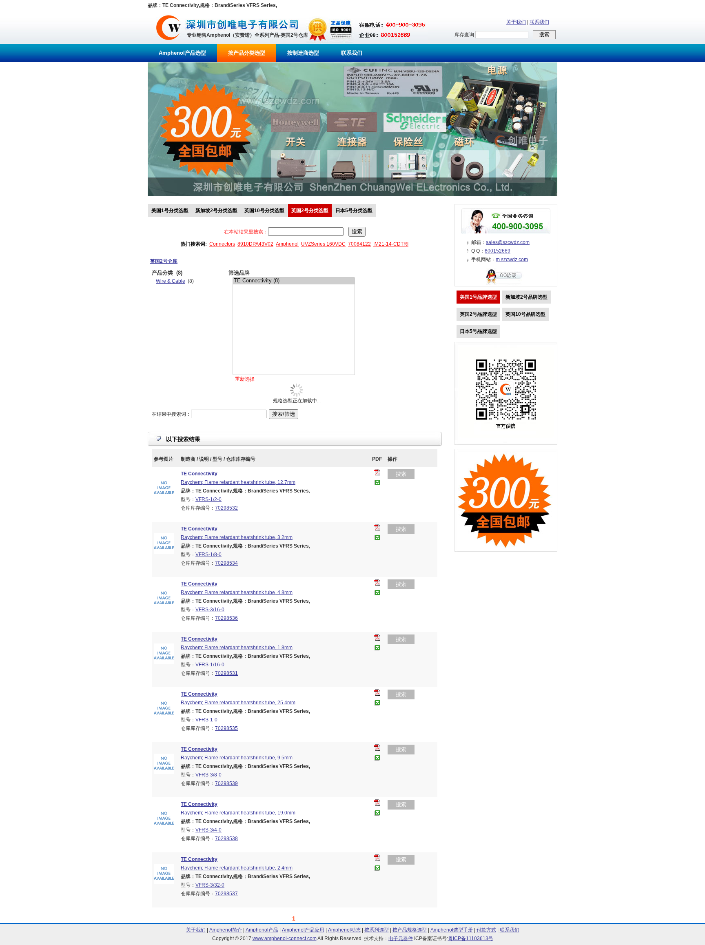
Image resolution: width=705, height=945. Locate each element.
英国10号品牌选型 (525, 314)
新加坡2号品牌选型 (526, 297)
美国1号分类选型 (169, 210)
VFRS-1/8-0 (208, 554)
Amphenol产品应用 (303, 930)
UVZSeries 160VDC (323, 244)
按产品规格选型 (409, 930)
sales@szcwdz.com (508, 242)
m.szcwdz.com (512, 259)
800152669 (497, 251)
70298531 (226, 673)
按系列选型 (376, 930)
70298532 (226, 508)
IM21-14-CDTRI (390, 244)
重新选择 (245, 379)
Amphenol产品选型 (182, 53)
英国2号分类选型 (309, 210)
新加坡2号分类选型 (216, 210)
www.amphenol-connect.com (285, 938)
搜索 (401, 474)
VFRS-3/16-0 (209, 609)
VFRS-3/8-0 (208, 775)
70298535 (226, 728)
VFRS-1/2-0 (208, 499)
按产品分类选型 (246, 53)
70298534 (226, 563)
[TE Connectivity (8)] (294, 280)
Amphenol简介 (225, 930)
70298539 (226, 783)
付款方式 (486, 930)
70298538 (226, 838)
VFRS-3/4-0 (208, 830)
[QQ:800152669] (506, 284)
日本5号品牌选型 (478, 331)
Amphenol (287, 244)
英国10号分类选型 (264, 210)
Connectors (222, 244)
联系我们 (539, 22)
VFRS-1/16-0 (209, 665)
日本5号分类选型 (353, 210)
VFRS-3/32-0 (209, 885)
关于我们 (516, 22)
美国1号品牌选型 (478, 297)
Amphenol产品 (262, 930)
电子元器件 (400, 938)
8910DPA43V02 (255, 244)
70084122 (359, 244)
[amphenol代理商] (169, 42)
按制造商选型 (303, 53)
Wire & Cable (170, 281)
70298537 (226, 893)
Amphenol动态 (344, 930)
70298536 (226, 618)
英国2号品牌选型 (478, 314)
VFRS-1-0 (206, 720)
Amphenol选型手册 (451, 930)
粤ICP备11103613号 (470, 938)
